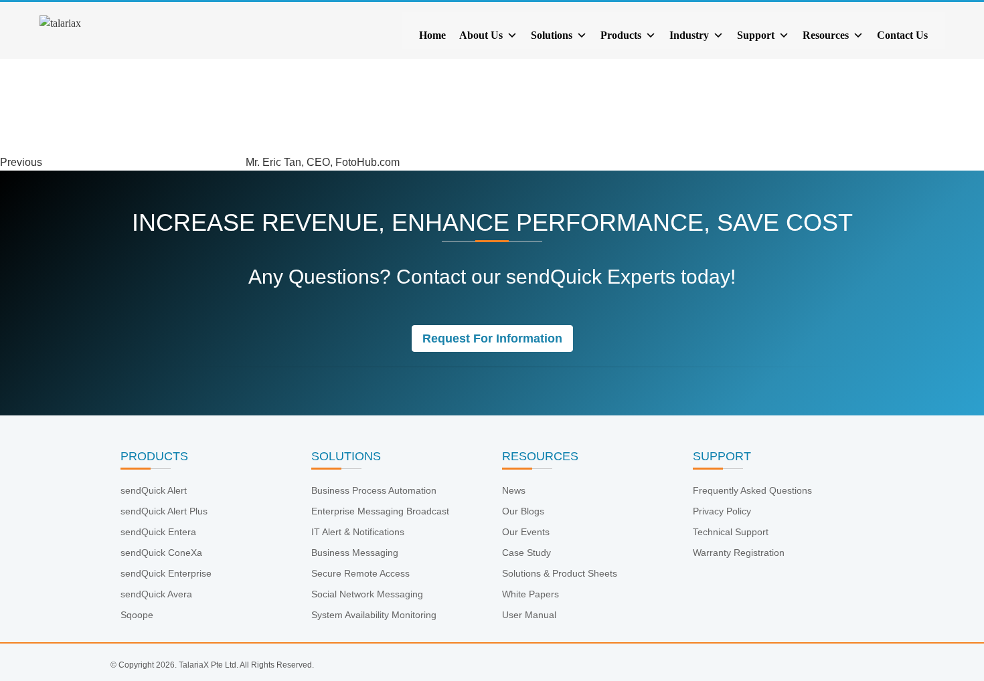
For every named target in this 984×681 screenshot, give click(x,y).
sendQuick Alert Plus (164, 511)
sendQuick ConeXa (161, 552)
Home (432, 35)
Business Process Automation (373, 490)
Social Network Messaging (367, 594)
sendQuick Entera (158, 531)
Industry (689, 35)
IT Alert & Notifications (357, 531)
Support (755, 35)
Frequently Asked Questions (752, 490)
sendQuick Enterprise (166, 573)
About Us (481, 35)
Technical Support (730, 531)
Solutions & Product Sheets (559, 573)
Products (620, 35)
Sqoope (136, 614)
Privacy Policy (722, 511)
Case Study (526, 552)
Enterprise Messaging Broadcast (380, 511)
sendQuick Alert (153, 490)
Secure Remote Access (360, 573)
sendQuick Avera (156, 594)
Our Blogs (523, 511)
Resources (826, 35)
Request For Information (492, 338)
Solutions (551, 35)
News (513, 490)
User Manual (529, 614)
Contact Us (902, 35)
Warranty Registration (739, 552)
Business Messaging (354, 552)
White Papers (530, 594)
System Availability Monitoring (373, 614)
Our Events (526, 531)
